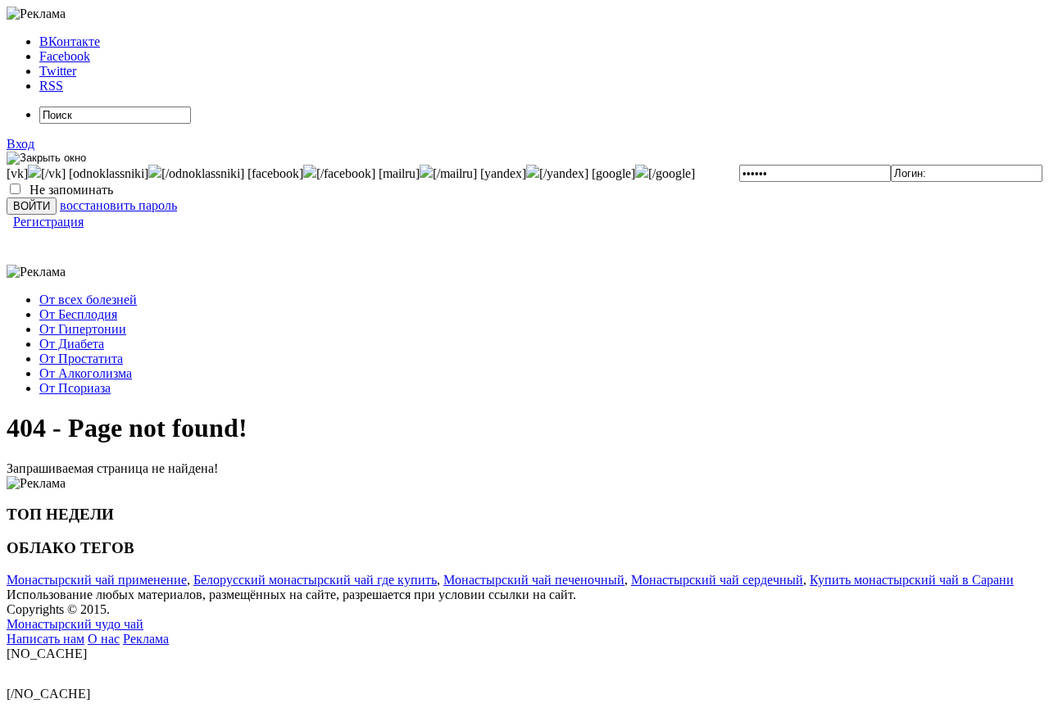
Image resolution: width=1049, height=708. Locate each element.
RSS (51, 86)
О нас (104, 639)
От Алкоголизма (85, 373)
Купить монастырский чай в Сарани (912, 580)
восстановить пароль (118, 205)
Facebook (64, 56)
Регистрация (48, 222)
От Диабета (71, 344)
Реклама (146, 639)
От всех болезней (88, 299)
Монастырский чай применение (97, 580)
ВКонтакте (69, 41)
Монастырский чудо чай (75, 624)
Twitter (57, 71)
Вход (20, 144)
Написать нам (45, 639)
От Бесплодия (78, 314)
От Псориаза (75, 388)
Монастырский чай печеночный (533, 580)
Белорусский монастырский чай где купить (315, 580)
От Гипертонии (82, 329)
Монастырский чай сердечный (717, 580)
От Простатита (81, 358)
